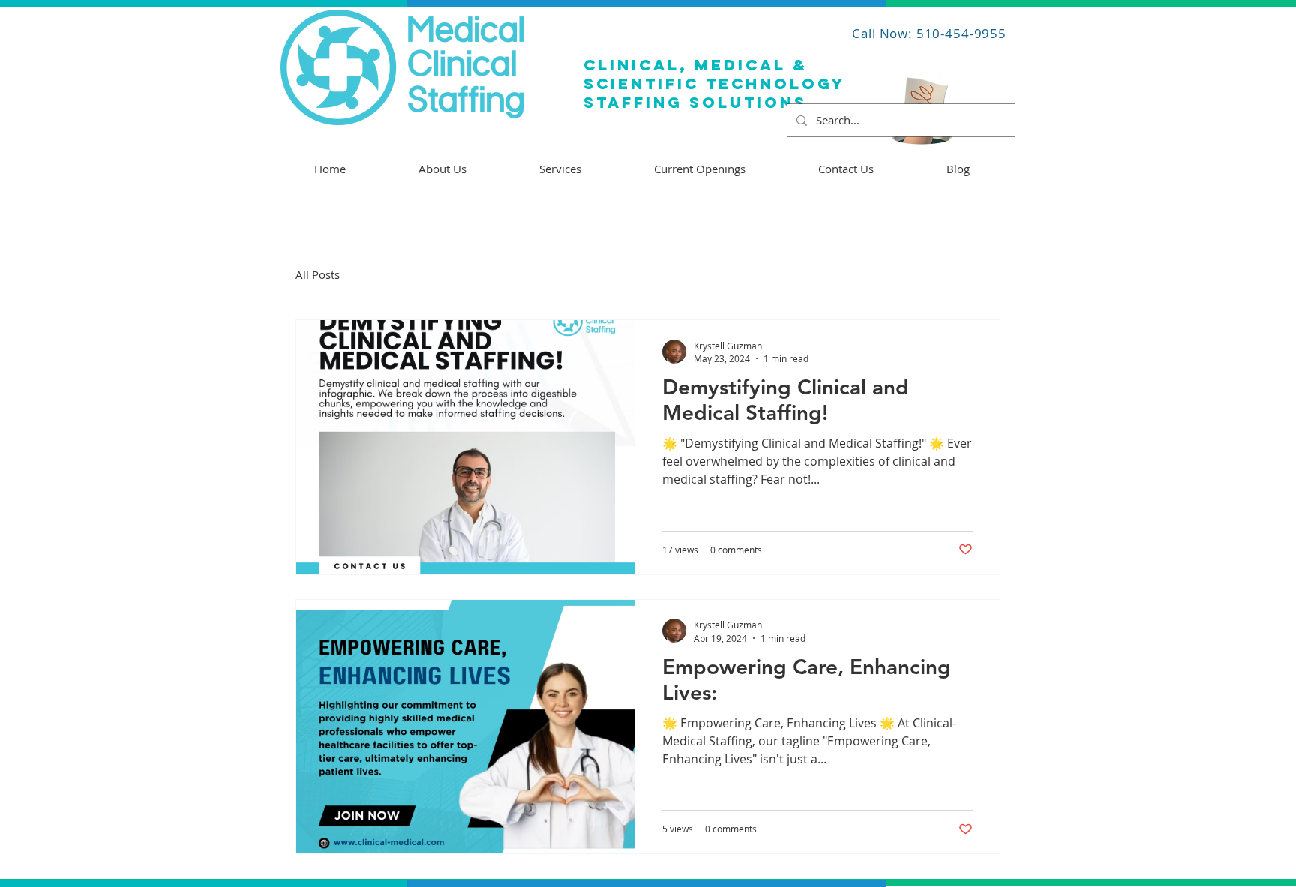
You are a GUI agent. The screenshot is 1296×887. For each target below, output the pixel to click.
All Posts (318, 274)
